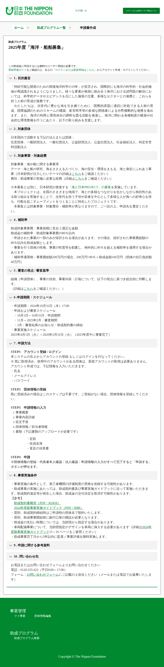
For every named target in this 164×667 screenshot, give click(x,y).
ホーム (19, 27)
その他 (79, 10)
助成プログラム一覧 (51, 27)
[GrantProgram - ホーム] (29, 11)
